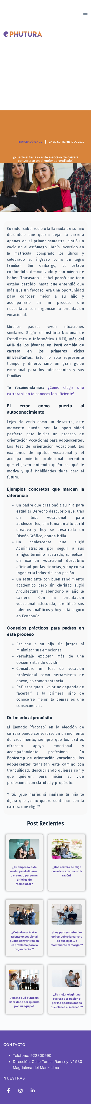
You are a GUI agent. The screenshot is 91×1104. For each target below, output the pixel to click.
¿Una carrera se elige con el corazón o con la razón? (67, 871)
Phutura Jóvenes (30, 141)
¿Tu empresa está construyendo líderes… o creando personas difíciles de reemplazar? (24, 875)
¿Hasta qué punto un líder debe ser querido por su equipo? (24, 1002)
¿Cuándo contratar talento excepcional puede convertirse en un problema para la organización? (24, 941)
